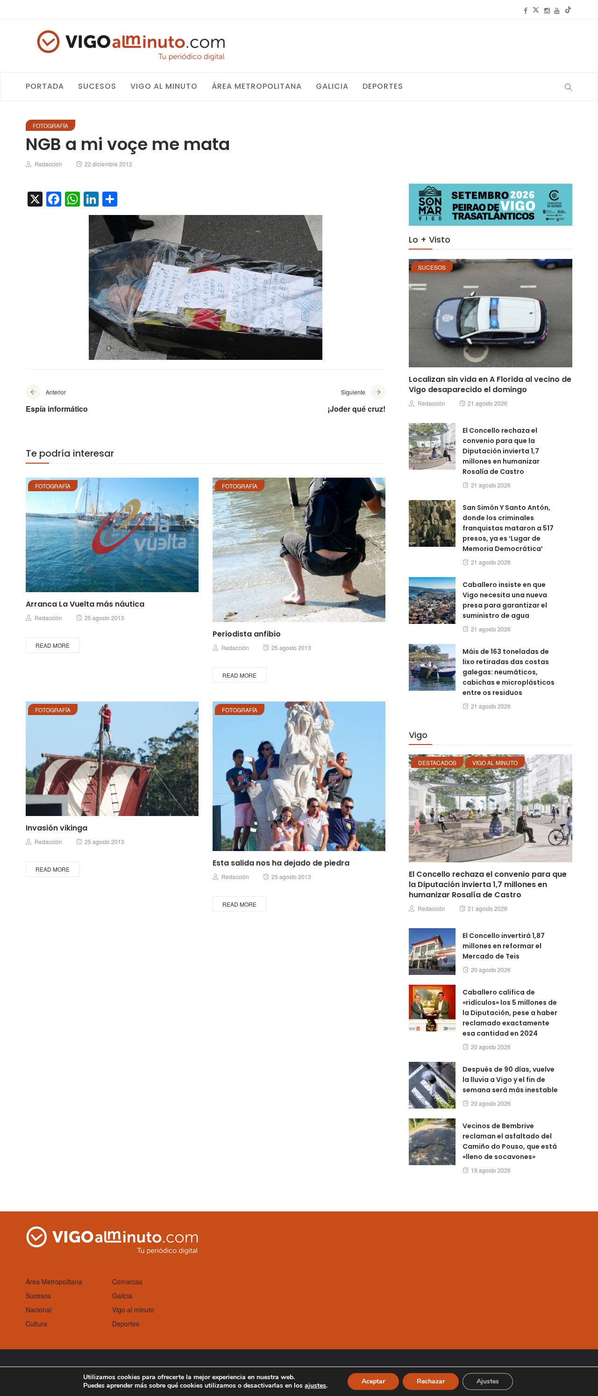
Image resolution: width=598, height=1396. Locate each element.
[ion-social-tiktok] (568, 10)
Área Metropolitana (257, 86)
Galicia (332, 86)
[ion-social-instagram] (547, 10)
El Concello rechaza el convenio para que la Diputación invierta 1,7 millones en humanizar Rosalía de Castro (501, 451)
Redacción (48, 164)
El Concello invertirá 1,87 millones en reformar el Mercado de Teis (504, 946)
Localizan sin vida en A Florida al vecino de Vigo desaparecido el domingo (490, 384)
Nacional (38, 1309)
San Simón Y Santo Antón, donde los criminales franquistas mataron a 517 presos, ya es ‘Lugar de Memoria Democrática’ (508, 528)
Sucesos (97, 86)
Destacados (437, 762)
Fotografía (50, 125)
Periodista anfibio (247, 634)
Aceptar (373, 1381)
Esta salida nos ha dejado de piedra (281, 863)
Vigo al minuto (164, 86)
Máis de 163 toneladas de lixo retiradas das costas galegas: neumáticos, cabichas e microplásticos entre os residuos (509, 672)
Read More (53, 645)
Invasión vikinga (56, 828)
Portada (45, 86)
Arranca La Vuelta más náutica (85, 604)
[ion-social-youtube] (557, 10)
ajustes (315, 1386)
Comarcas (127, 1281)
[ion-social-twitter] (536, 10)
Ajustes (488, 1381)
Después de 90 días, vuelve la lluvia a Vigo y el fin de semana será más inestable (510, 1080)
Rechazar (431, 1381)
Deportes (383, 86)
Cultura (36, 1323)
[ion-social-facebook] (525, 10)
